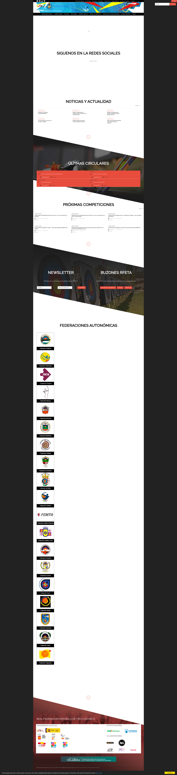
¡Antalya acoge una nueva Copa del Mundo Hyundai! (79, 121)
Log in (174, 1)
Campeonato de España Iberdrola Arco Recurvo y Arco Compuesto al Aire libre (51, 216)
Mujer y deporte (125, 14)
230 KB (54, 177)
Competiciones (58, 14)
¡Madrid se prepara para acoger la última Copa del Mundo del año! (113, 113)
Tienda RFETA (107, 1)
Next (143, 208)
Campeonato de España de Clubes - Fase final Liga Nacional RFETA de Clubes (51, 228)
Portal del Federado (80, 1)
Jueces (134, 14)
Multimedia (94, 1)
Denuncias (128, 287)
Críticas (120, 287)
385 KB (105, 185)
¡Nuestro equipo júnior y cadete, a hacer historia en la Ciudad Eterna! (79, 113)
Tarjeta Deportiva (115, 1)
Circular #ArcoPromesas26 (98, 182)
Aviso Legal (99, 773)
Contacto (132, 1)
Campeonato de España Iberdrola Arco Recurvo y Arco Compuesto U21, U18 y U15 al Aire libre (88, 216)
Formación (40, 171)
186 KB (106, 177)
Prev (142, 208)
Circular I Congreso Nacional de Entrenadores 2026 (52, 174)
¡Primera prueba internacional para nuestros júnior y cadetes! (114, 121)
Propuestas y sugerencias (108, 287)
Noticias (66, 14)
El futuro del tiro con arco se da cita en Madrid (45, 121)
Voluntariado (88, 1)
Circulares (74, 14)
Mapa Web (76, 767)
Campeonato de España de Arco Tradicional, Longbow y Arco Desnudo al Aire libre (124, 216)
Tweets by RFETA (93, 61)
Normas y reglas (83, 14)
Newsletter (100, 1)
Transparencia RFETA (46, 14)
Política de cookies (95, 767)
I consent (169, 773)
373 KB (53, 185)
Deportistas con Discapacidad (111, 14)
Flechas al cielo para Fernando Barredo (43, 113)
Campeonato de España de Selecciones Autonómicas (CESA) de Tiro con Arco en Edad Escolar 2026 (87, 228)
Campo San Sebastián (124, 1)
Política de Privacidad (88, 767)
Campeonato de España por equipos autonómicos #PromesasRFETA (124, 227)
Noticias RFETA (41, 110)
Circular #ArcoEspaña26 (46, 182)
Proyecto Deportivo (95, 14)
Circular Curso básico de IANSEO (100, 174)
